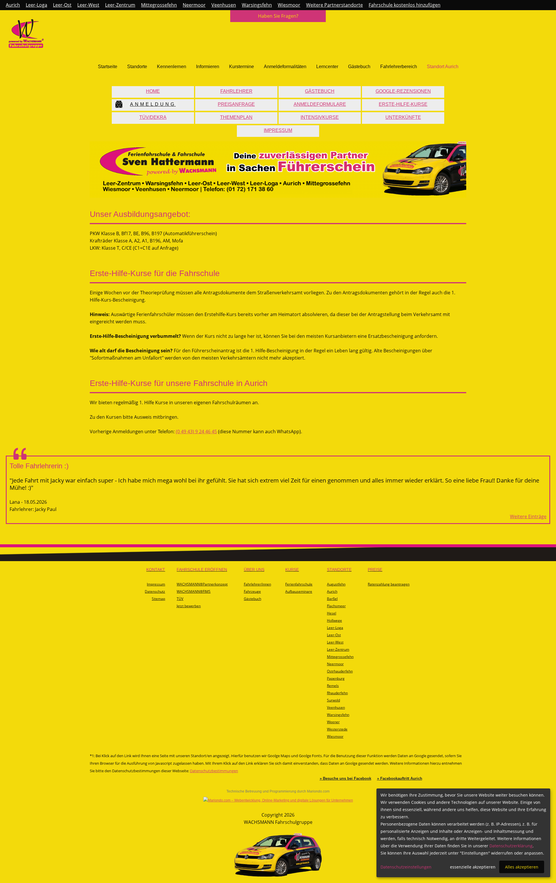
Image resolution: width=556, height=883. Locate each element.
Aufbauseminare (298, 591)
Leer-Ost (62, 5)
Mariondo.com (318, 791)
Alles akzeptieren (521, 867)
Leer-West (88, 5)
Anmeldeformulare (320, 104)
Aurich (13, 5)
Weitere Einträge (528, 516)
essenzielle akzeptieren (472, 867)
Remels (333, 685)
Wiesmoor (289, 5)
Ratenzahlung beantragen (388, 584)
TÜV (180, 598)
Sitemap (158, 598)
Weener (333, 721)
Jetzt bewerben (189, 605)
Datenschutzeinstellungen (406, 867)
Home (153, 91)
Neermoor (194, 5)
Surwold (333, 700)
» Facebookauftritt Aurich (399, 778)
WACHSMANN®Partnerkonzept (202, 584)
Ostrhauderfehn (340, 671)
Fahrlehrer (236, 91)
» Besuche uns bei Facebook (345, 778)
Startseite (107, 66)
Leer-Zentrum (120, 5)
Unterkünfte (403, 117)
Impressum (278, 130)
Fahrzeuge (252, 591)
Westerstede (337, 729)
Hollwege (334, 620)
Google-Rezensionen (403, 91)
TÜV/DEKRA (153, 117)
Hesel (331, 613)
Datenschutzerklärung (511, 845)
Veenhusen (223, 5)
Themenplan (236, 117)
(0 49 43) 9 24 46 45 (196, 431)
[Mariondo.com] (278, 800)
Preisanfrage (236, 104)
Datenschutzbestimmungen (214, 770)
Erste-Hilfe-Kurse (403, 104)
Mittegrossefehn (159, 5)
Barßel (332, 598)
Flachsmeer (336, 605)
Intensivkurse (320, 117)
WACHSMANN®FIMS (194, 591)
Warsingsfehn (257, 5)
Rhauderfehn (337, 692)
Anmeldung (153, 104)
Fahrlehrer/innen (257, 584)
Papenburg (336, 678)
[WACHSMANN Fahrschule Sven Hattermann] (26, 46)
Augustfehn (336, 584)
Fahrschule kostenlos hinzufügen (404, 5)
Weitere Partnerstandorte (334, 5)
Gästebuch (359, 66)
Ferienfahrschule (298, 584)
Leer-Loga (36, 5)
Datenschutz (155, 591)
